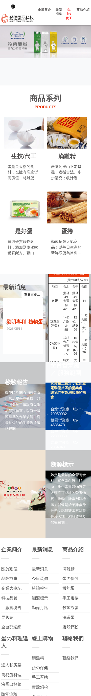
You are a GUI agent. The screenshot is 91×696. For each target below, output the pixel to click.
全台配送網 (11, 627)
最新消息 (52, 14)
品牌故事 (9, 578)
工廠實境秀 (11, 608)
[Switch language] (14, 6)
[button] (86, 40)
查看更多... (32, 294)
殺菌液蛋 (70, 608)
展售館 (7, 617)
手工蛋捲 (70, 598)
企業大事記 (11, 588)
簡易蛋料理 (11, 675)
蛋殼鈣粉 (70, 627)
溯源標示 (40, 598)
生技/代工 (62, 16)
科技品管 (9, 598)
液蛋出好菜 (11, 684)
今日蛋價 (40, 578)
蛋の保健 (70, 578)
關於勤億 (9, 569)
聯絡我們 (70, 658)
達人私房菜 (11, 665)
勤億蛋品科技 (14, 18)
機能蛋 (68, 588)
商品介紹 (76, 12)
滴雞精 (68, 569)
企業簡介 (38, 12)
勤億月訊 (40, 608)
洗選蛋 (68, 617)
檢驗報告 (40, 588)
